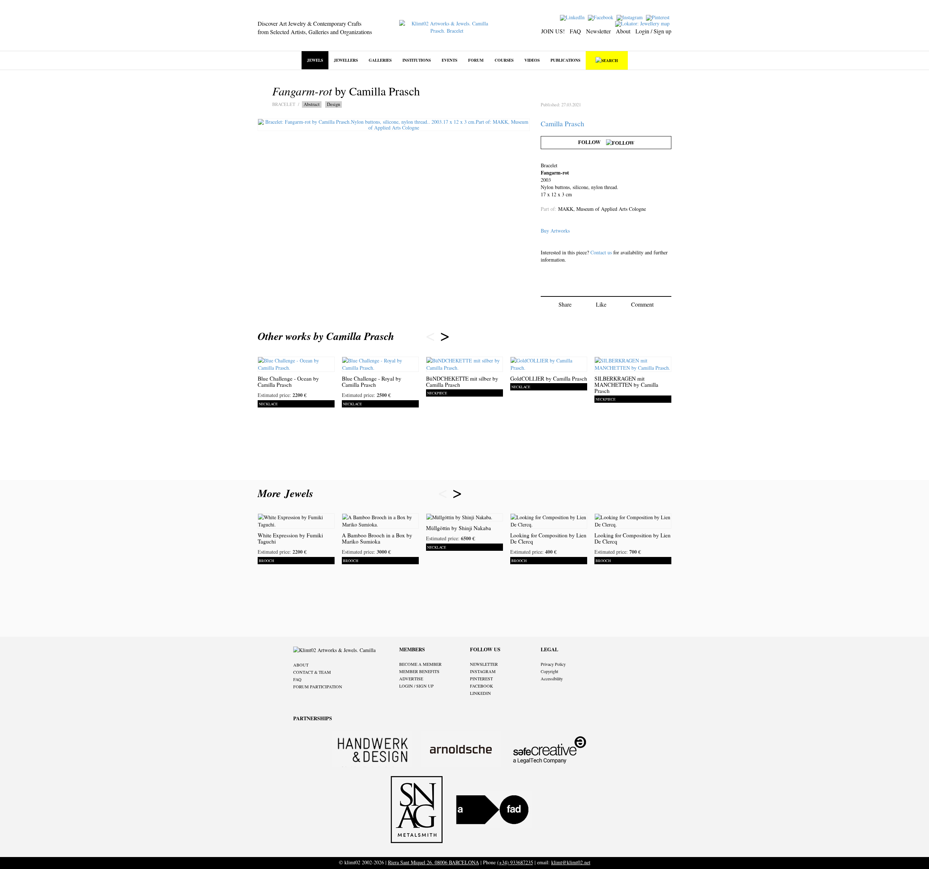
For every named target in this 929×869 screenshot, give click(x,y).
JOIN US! (553, 31)
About (623, 31)
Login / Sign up (653, 31)
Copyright (549, 671)
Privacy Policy (553, 664)
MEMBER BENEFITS (419, 671)
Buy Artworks (555, 230)
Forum (476, 60)
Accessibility (552, 678)
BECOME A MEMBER (420, 664)
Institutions (416, 60)
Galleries (380, 60)
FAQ (575, 31)
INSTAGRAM (483, 671)
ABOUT (300, 665)
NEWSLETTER (484, 664)
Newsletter (598, 31)
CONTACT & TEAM (312, 672)
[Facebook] (601, 16)
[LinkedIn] (573, 16)
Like (601, 304)
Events (449, 60)
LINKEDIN (480, 693)
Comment (642, 304)
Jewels (315, 60)
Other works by (326, 336)
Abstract (312, 104)
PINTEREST (481, 678)
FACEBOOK (481, 686)
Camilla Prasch (562, 123)
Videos (532, 60)
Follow (592, 142)
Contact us (601, 252)
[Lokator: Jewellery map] (643, 23)
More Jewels (287, 493)
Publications (565, 60)
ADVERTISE (411, 678)
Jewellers (346, 60)
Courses (504, 60)
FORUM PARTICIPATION (317, 686)
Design (333, 104)
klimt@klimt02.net (570, 862)
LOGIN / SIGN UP (416, 686)
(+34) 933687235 (515, 862)
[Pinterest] (658, 16)
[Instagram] (630, 16)
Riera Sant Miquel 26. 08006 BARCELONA (433, 862)
